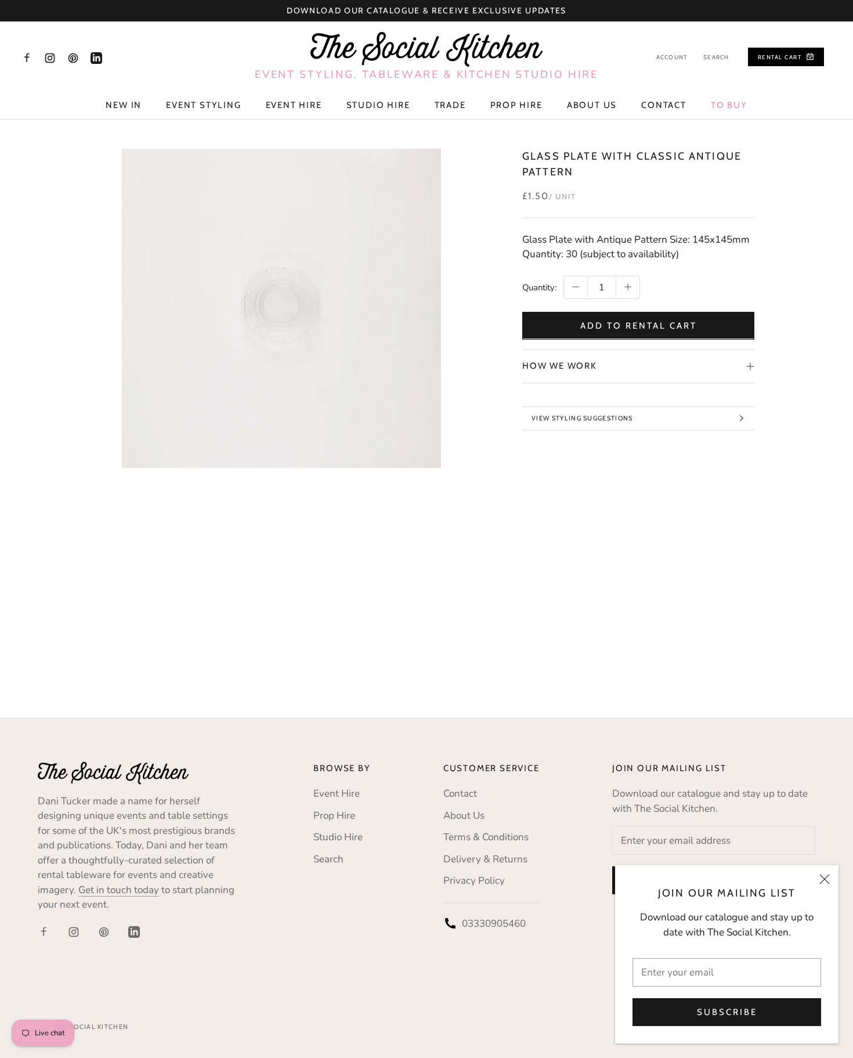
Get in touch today (118, 890)
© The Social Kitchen (87, 1027)
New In (124, 105)
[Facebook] (26, 57)
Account (671, 57)
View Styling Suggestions (582, 418)
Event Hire (294, 105)
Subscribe (727, 1012)
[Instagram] (50, 57)
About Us (592, 105)
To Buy (729, 105)
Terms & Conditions (486, 837)
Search (716, 57)
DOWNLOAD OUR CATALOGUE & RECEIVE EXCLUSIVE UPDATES (426, 10)
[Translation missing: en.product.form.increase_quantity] (627, 287)
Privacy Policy (474, 880)
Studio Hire (378, 105)
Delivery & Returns (485, 859)
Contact (663, 105)
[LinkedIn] (96, 57)
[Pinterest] (73, 57)
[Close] (824, 879)
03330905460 (494, 923)
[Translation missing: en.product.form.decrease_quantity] (575, 287)
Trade (450, 105)
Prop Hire (516, 105)
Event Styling (203, 105)
